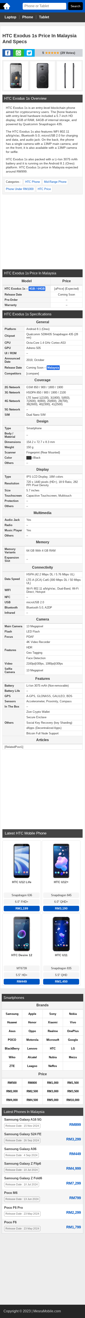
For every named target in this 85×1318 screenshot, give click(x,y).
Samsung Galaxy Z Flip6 (22, 1163)
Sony (52, 1013)
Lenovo (32, 1048)
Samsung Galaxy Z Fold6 (23, 1178)
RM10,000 (72, 1100)
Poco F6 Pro (13, 1207)
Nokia (73, 1013)
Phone (27, 17)
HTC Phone (32, 181)
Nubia (53, 1057)
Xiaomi (53, 1022)
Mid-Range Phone (55, 181)
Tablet (44, 17)
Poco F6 (10, 1222)
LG (73, 1048)
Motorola (32, 1039)
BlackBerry (12, 1048)
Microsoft (52, 1039)
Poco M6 (10, 1193)
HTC (53, 1048)
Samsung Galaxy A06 (20, 1149)
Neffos (52, 1066)
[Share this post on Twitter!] (29, 55)
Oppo (32, 1031)
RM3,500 (73, 1091)
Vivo (73, 1022)
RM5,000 (52, 1100)
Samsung (12, 1013)
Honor (32, 1022)
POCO (12, 1039)
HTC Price (44, 189)
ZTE (12, 1066)
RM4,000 (12, 1100)
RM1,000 (52, 1082)
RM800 (32, 1082)
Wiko (12, 1057)
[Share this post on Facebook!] (7, 55)
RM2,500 (32, 1091)
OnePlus (73, 1031)
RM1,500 (73, 1082)
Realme (53, 1031)
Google (73, 1039)
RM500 (12, 1082)
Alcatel (32, 1057)
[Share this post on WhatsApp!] (18, 55)
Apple (32, 1013)
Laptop (10, 17)
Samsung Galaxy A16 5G (23, 1119)
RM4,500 (32, 1100)
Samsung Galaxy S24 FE (22, 1134)
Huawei (12, 1022)
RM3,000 (52, 1091)
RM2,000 (12, 1091)
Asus (12, 1031)
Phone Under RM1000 (20, 189)
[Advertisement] (42, 231)
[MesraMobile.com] (5, 9)
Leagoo (32, 1066)
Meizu (73, 1057)
